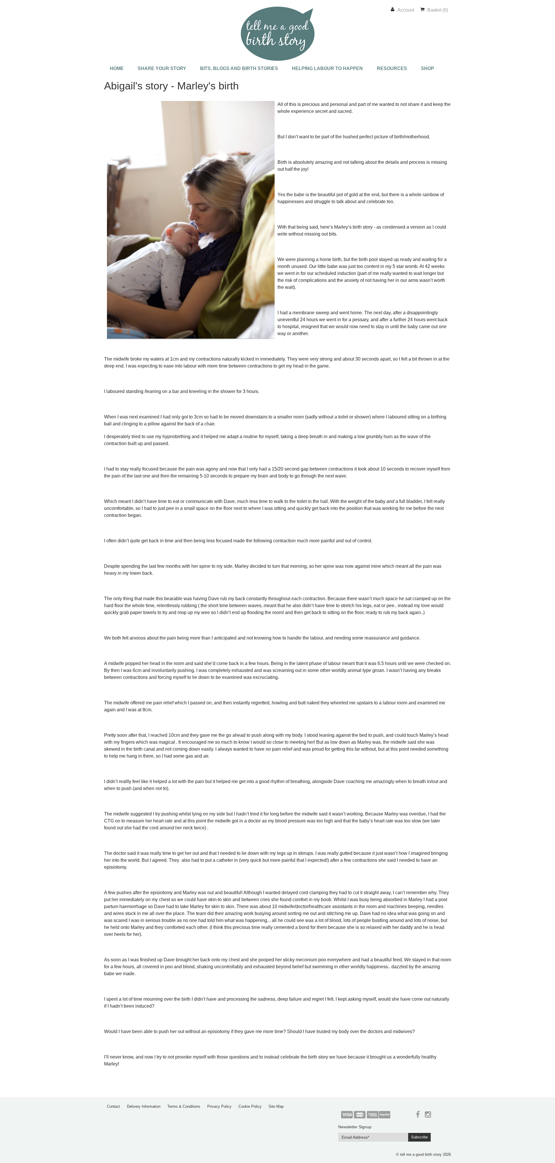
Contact (113, 1106)
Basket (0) (437, 10)
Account (405, 10)
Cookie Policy (250, 1106)
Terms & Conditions (183, 1106)
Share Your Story (162, 68)
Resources (392, 68)
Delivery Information (143, 1106)
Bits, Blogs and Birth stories (239, 68)
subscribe (419, 1137)
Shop (427, 68)
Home (117, 68)
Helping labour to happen (327, 68)
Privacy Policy (219, 1106)
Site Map (276, 1106)
